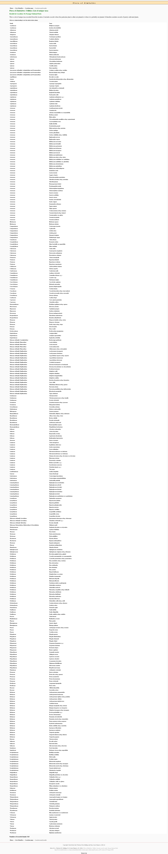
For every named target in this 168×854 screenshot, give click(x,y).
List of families (19, 8)
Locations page (29, 8)
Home (11, 8)
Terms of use (84, 853)
